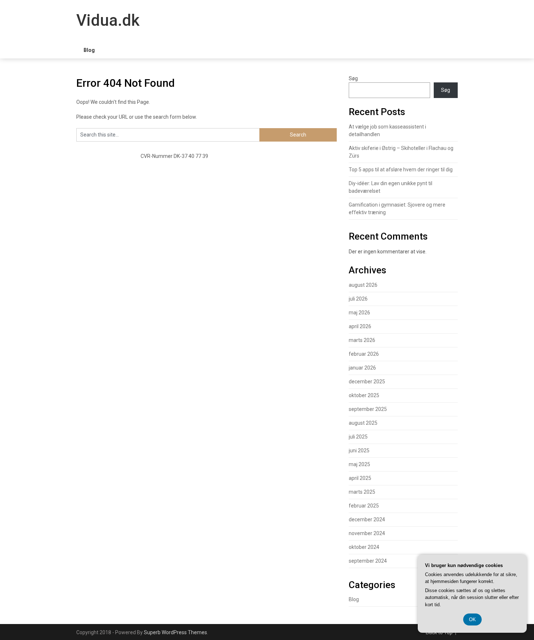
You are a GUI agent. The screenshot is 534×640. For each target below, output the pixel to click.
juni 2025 (359, 450)
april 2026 (360, 326)
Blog (89, 50)
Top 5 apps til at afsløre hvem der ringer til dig (401, 169)
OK (472, 619)
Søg (353, 78)
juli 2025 (358, 437)
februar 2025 (364, 506)
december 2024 (367, 519)
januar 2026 (362, 368)
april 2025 (360, 478)
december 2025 (367, 381)
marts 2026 (362, 340)
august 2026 (363, 285)
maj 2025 (359, 464)
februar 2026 (364, 354)
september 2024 (368, 561)
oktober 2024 (364, 547)
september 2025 (368, 409)
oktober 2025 (364, 395)
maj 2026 (359, 312)
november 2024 (367, 533)
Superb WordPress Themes (175, 632)
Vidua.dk (107, 20)
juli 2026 (358, 299)
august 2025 (363, 423)
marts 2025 (362, 492)
